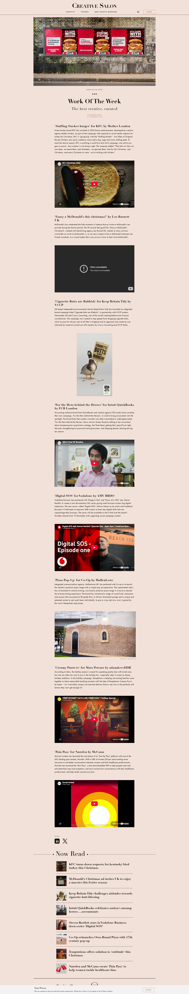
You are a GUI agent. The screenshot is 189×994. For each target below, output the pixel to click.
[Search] (138, 12)
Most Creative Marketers (106, 12)
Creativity (70, 12)
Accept (148, 990)
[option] (96, 638)
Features (85, 12)
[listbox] (105, 638)
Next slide (151, 638)
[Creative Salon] (94, 5)
